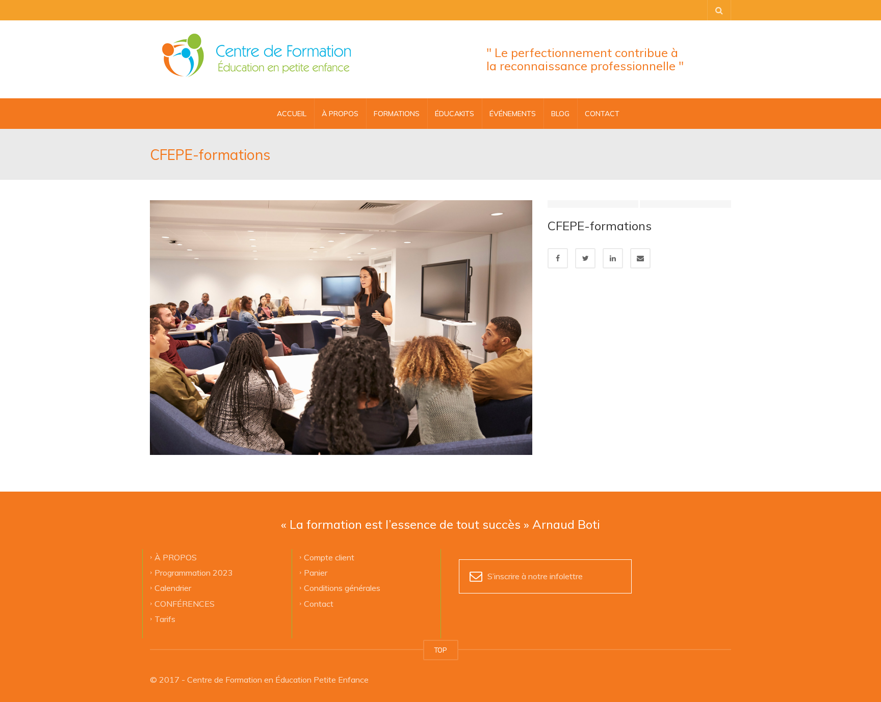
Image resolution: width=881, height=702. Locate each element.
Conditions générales (342, 588)
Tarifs (164, 619)
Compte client (329, 557)
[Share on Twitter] (585, 258)
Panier (315, 573)
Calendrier (172, 588)
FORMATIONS (397, 113)
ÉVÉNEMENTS (512, 113)
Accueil (291, 113)
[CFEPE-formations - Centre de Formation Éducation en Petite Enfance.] (256, 56)
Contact (318, 603)
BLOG (560, 113)
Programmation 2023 (193, 573)
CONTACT (602, 113)
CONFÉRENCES (184, 603)
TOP (440, 650)
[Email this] (640, 258)
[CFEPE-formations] (341, 326)
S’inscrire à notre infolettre (535, 576)
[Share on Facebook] (558, 258)
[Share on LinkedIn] (613, 258)
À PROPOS (340, 113)
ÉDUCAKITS (454, 113)
